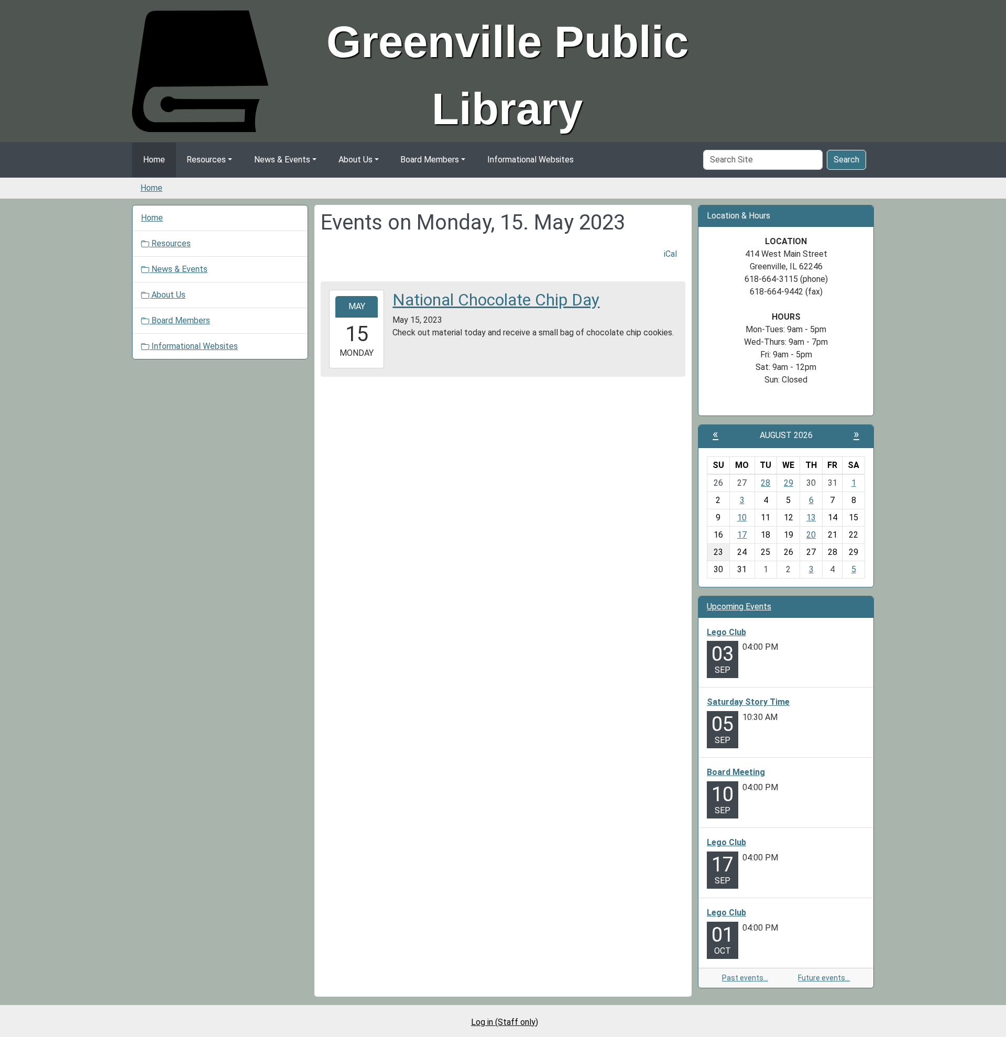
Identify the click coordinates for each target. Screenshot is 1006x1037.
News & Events (282, 160)
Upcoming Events (739, 607)
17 (742, 535)
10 (742, 517)
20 (811, 535)
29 (788, 483)
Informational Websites (530, 160)
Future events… (824, 978)
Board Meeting (736, 772)
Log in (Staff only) (504, 1022)
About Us (355, 160)
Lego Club (726, 632)
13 (811, 517)
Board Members (429, 160)
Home (154, 160)
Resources (206, 160)
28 (765, 483)
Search (846, 160)
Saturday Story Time (748, 702)
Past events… (745, 978)
